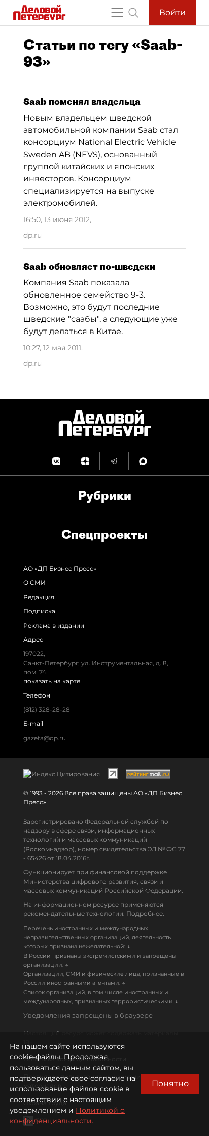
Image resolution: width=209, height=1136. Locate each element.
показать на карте (51, 681)
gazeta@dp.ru (44, 738)
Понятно (170, 1083)
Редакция (38, 597)
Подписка (39, 611)
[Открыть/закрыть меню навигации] (117, 12)
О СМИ (34, 583)
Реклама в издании (53, 625)
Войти (172, 12)
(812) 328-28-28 (46, 709)
